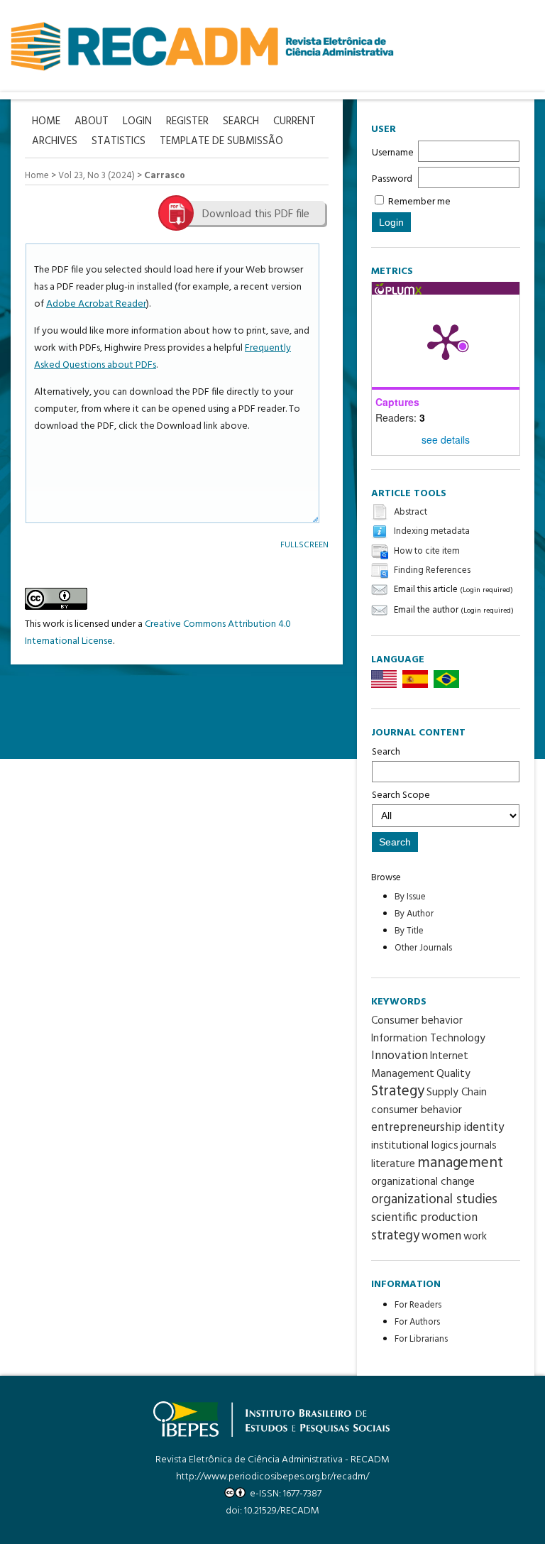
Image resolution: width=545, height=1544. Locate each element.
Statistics (118, 141)
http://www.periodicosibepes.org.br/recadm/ (272, 1477)
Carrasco (164, 175)
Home (37, 175)
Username (393, 153)
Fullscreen (304, 545)
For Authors (417, 1322)
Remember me (419, 202)
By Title (409, 931)
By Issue (410, 896)
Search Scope (401, 795)
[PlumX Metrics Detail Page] (445, 340)
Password (392, 179)
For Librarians (421, 1339)
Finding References (432, 570)
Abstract (410, 512)
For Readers (418, 1305)
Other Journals (423, 948)
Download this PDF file (255, 214)
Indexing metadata (432, 532)
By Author (414, 914)
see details (446, 439)
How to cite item (427, 551)
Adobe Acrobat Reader (96, 304)
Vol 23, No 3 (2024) (96, 175)
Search (386, 752)
